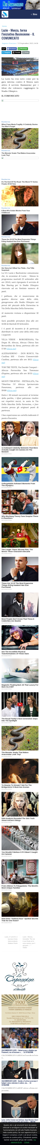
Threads (17, 52)
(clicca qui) (11, 348)
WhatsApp (23, 48)
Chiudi (26, 1142)
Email (27, 52)
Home (4, 26)
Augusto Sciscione (9, 43)
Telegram (7, 52)
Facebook (13, 48)
